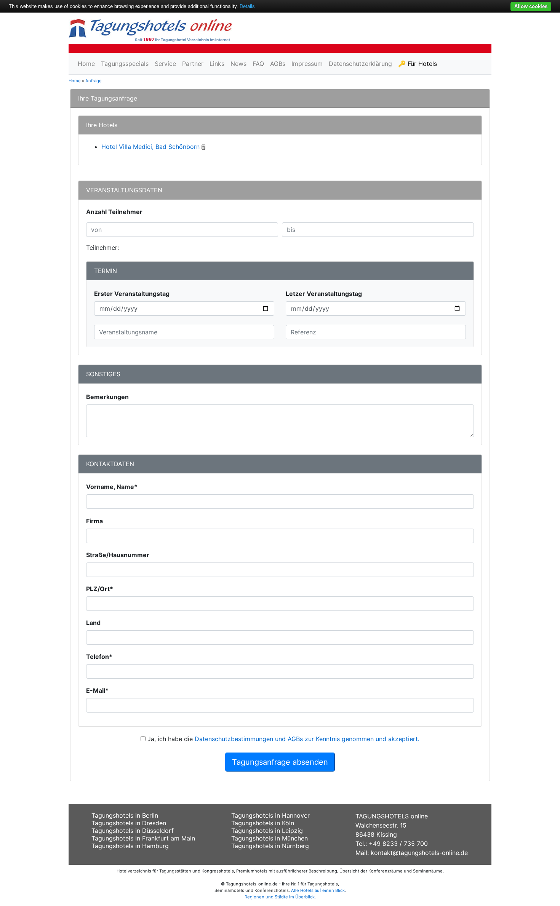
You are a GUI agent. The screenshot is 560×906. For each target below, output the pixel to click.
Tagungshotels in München (269, 838)
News (238, 63)
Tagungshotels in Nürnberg (270, 846)
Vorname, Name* (112, 487)
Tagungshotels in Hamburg (130, 846)
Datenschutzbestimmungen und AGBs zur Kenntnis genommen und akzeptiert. (307, 739)
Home (86, 63)
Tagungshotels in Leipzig (267, 830)
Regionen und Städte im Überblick (280, 897)
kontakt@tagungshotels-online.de (419, 852)
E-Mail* (97, 690)
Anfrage (93, 80)
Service (165, 63)
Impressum (307, 63)
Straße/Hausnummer (117, 555)
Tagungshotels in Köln (262, 823)
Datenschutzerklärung (360, 63)
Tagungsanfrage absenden (280, 762)
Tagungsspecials (125, 63)
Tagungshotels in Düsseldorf (132, 830)
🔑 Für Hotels (417, 63)
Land (93, 622)
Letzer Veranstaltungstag (324, 293)
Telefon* (99, 656)
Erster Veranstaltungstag (132, 293)
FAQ (258, 63)
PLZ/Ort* (99, 589)
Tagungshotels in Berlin (124, 815)
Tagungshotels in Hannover (270, 815)
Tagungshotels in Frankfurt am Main (143, 838)
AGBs (277, 63)
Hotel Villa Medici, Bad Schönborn (150, 146)
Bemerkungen (107, 397)
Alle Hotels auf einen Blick (318, 890)
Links (217, 63)
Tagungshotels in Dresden (128, 823)
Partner (192, 63)
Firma (94, 521)
